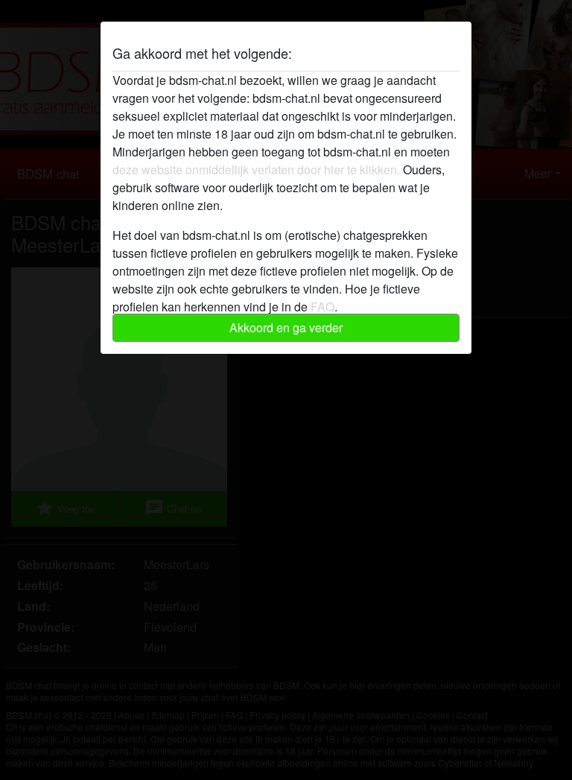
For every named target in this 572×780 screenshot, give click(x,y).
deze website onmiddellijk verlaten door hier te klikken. (256, 169)
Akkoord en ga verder (286, 327)
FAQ (322, 306)
